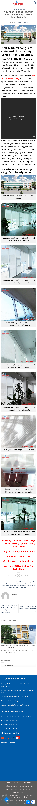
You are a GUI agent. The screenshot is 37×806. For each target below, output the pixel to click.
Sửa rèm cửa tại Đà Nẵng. (9, 701)
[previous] (4, 641)
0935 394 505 (27, 789)
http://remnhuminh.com (12, 733)
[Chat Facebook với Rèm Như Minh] (28, 802)
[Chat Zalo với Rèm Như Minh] (33, 802)
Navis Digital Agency (23, 804)
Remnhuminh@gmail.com (12, 720)
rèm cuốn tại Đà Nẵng (27, 585)
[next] (33, 641)
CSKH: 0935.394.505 (10, 729)
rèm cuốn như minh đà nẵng (13, 585)
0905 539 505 (20, 792)
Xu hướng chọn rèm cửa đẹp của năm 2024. (15, 697)
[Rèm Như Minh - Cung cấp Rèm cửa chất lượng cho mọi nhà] (18, 3)
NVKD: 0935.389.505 (11, 725)
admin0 (26, 22)
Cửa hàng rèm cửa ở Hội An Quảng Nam (14, 705)
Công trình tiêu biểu (18, 9)
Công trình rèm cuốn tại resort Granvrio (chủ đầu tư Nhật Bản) (27, 608)
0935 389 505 (15, 789)
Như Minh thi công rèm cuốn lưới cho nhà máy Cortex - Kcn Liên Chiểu (18, 583)
